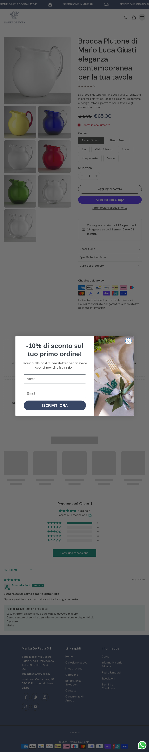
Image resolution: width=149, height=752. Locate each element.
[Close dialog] (128, 341)
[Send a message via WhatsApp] (142, 745)
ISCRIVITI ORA (55, 405)
